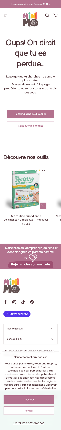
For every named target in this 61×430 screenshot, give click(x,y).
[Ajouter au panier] (43, 206)
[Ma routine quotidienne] (25, 188)
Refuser (29, 410)
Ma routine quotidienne (26, 216)
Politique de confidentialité (40, 388)
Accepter (29, 399)
